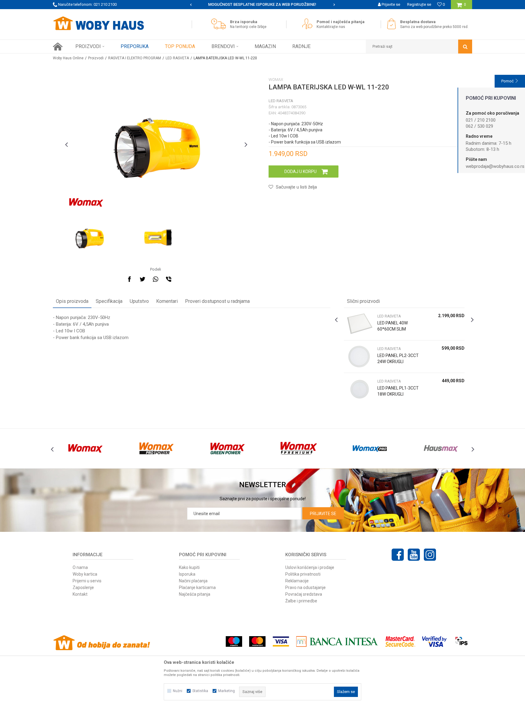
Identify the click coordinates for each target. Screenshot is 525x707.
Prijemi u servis (87, 580)
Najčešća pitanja (194, 594)
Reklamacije (297, 580)
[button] (419, 46)
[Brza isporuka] (220, 24)
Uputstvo (139, 301)
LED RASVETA (177, 58)
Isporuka (187, 574)
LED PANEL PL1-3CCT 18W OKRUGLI (398, 391)
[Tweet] (142, 279)
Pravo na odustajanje (305, 587)
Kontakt (80, 594)
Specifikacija (109, 301)
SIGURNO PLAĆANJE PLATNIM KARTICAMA (262, 4)
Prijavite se (323, 513)
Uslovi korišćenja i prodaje (309, 567)
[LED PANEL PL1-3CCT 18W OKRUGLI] (359, 389)
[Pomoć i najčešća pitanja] (308, 24)
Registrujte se (419, 4)
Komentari (167, 301)
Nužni (177, 691)
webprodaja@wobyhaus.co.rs (495, 166)
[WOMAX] (86, 202)
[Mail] (181, 279)
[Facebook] (129, 279)
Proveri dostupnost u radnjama (217, 301)
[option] (263, 4)
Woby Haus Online (68, 58)
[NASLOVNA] (58, 46)
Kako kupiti (189, 567)
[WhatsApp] (155, 279)
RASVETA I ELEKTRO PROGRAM (134, 58)
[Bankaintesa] (337, 641)
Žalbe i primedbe (301, 600)
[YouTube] (414, 555)
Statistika (200, 691)
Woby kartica (85, 574)
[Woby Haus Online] (98, 23)
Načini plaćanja (193, 580)
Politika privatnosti (303, 574)
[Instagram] (430, 555)
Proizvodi (96, 58)
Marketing (226, 691)
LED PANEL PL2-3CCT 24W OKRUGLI (398, 358)
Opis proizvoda (72, 301)
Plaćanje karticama (197, 587)
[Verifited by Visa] (434, 641)
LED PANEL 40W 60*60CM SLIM (392, 326)
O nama (80, 567)
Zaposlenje (83, 587)
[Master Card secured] (400, 641)
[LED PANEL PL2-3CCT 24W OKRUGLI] (359, 356)
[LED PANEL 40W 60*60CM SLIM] (359, 324)
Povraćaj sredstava (303, 594)
